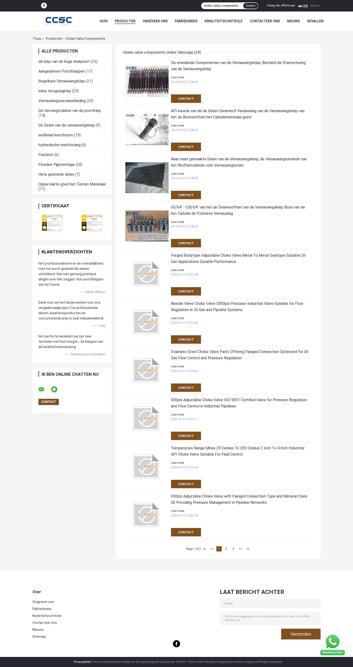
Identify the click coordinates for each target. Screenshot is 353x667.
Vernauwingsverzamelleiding (62, 101)
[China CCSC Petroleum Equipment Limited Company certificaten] (52, 223)
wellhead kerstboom (55, 135)
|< (204, 549)
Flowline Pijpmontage (56, 164)
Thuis (36, 39)
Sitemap (39, 636)
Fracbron (45, 154)
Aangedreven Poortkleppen (61, 71)
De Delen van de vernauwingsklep (66, 125)
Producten (125, 21)
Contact (186, 98)
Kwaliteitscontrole (224, 21)
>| (248, 549)
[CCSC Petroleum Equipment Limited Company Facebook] (44, 6)
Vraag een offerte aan (281, 5)
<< (211, 549)
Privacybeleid (82, 662)
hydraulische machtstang (59, 145)
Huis (104, 21)
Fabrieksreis (186, 21)
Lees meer (177, 77)
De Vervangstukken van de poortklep (69, 110)
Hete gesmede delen (56, 174)
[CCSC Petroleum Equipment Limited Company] (58, 21)
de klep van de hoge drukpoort (64, 61)
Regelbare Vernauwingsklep (61, 81)
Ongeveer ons (155, 21)
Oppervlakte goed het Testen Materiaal (72, 184)
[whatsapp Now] (332, 644)
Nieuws (293, 21)
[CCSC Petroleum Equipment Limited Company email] (44, 389)
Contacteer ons (265, 21)
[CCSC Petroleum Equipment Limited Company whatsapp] (57, 389)
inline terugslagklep (54, 91)
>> (240, 549)
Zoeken (251, 5)
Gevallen (315, 21)
